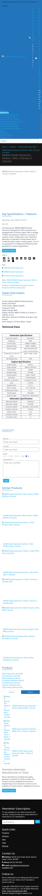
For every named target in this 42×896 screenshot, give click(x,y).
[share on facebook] (4, 258)
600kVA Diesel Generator (13, 272)
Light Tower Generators (11, 128)
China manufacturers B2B (17, 891)
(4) (21, 687)
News (2, 131)
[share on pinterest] (17, 258)
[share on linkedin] (21, 258)
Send (6, 481)
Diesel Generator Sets (9, 115)
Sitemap (5, 846)
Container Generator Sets (11, 122)
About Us (4, 133)
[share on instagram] (13, 258)
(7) (23, 680)
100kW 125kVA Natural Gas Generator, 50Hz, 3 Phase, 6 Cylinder (22, 753)
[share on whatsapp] (34, 258)
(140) (21, 674)
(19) (18, 676)
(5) (19, 678)
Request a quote (9, 251)
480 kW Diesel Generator (13, 268)
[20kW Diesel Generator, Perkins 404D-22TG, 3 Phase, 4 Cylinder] (7, 730)
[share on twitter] (8, 258)
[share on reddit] (25, 258)
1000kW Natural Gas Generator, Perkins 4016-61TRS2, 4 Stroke (24, 707)
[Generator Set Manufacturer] (14, 58)
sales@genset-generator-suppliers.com (40, 47)
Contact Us (5, 137)
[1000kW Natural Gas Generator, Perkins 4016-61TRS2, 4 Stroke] (7, 707)
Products (4, 113)
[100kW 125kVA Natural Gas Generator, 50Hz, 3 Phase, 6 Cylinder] (7, 753)
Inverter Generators (9, 126)
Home (2, 110)
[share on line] (29, 258)
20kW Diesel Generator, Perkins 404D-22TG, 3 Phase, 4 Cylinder (24, 730)
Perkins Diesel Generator (14, 276)
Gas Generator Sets (8, 117)
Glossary (5, 836)
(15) (19, 685)
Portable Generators (9, 124)
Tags (4, 839)
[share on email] (4, 261)
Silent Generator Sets (9, 119)
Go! (37, 822)
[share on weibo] (9, 261)
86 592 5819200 (33, 24)
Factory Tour (6, 135)
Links (4, 843)
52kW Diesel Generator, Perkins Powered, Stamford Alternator (18, 286)
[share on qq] (13, 261)
